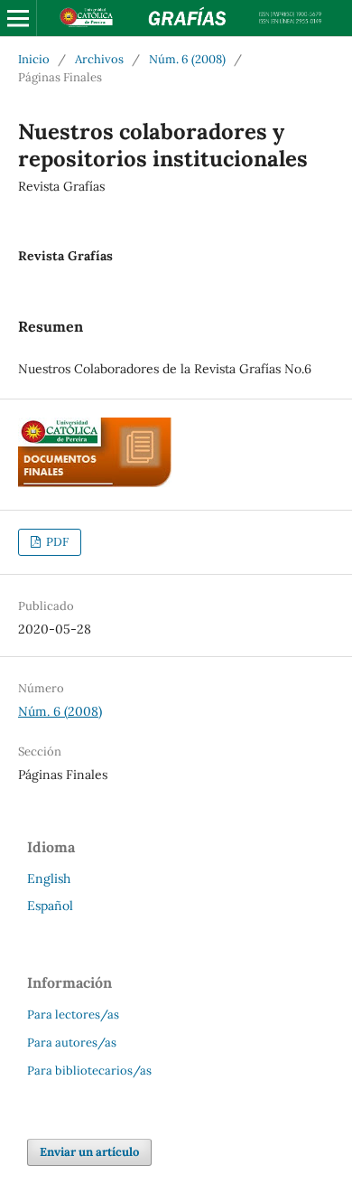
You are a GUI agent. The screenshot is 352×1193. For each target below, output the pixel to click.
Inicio (34, 59)
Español (50, 905)
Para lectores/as (73, 1014)
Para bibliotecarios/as (89, 1070)
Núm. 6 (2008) (187, 59)
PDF (56, 542)
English (48, 878)
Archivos (99, 59)
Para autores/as (71, 1042)
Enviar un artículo (89, 1152)
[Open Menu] (18, 18)
